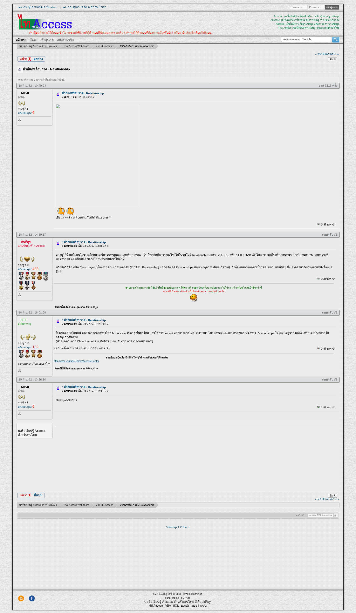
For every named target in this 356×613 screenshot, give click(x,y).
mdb (194, 605)
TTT (24, 320)
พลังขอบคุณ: (26, 113)
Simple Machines (192, 594)
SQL (176, 605)
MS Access (156, 605)
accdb (185, 605)
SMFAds (185, 598)
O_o (95, 307)
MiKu (25, 93)
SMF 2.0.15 (159, 594)
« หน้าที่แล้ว (322, 54)
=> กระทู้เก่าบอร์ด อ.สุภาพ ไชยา (84, 7)
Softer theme (172, 598)
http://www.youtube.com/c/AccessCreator (76, 361)
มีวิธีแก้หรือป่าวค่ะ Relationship (83, 93)
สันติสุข (26, 242)
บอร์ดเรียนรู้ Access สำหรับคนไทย (169, 601)
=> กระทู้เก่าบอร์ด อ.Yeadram (38, 7)
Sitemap (171, 527)
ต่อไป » (334, 54)
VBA (168, 605)
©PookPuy (203, 601)
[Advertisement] (194, 458)
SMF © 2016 (174, 594)
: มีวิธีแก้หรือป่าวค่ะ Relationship (84, 242)
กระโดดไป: (301, 515)
